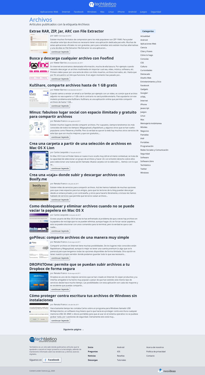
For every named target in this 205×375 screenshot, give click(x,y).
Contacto (150, 355)
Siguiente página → (73, 329)
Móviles (143, 127)
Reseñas (121, 355)
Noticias (92, 355)
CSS (142, 62)
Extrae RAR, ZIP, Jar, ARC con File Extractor (66, 31)
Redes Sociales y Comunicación (154, 150)
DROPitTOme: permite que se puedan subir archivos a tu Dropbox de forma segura (79, 266)
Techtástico (145, 165)
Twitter (143, 169)
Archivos (40, 19)
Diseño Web (145, 78)
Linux (111, 11)
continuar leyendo (60, 51)
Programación (146, 146)
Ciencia (143, 47)
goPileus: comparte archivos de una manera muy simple (79, 237)
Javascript (144, 108)
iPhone (121, 11)
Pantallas (144, 134)
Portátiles (144, 142)
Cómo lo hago (146, 55)
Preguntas (93, 351)
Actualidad (145, 36)
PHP (142, 138)
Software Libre (147, 161)
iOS (118, 351)
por (60, 35)
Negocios (144, 131)
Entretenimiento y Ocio (150, 81)
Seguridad (156, 11)
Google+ (144, 93)
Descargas (93, 360)
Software (144, 157)
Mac (102, 11)
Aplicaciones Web (49, 11)
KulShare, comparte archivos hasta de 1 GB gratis (73, 85)
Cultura (143, 66)
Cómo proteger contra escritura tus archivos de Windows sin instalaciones (83, 298)
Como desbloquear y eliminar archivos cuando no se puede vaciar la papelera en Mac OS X (81, 208)
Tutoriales (121, 360)
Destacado (145, 74)
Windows (92, 11)
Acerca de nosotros (155, 347)
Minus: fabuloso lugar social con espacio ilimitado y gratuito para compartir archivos (83, 114)
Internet (66, 11)
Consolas (144, 59)
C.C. (49, 371)
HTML (143, 97)
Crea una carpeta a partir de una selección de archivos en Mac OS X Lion (80, 145)
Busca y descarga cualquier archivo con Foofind (71, 58)
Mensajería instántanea (151, 123)
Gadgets (144, 89)
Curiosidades (146, 70)
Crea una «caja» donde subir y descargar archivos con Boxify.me (77, 177)
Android (132, 11)
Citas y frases (146, 51)
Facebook (79, 11)
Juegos (143, 11)
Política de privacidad (155, 351)
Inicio (90, 347)
